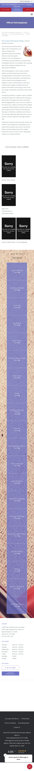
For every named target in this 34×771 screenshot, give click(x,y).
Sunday (9, 658)
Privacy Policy (25, 718)
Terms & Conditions (10, 723)
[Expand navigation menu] (32, 14)
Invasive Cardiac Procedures (17, 34)
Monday (12, 645)
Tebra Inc (16, 718)
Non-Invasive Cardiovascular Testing (12, 41)
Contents (26, 32)
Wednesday (12, 649)
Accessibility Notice (23, 723)
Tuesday (12, 647)
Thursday (12, 651)
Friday (12, 654)
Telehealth (14, 4)
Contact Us (17, 727)
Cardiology (4, 34)
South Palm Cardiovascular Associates (11, 32)
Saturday (9, 656)
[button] (17, 10)
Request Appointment (10, 673)
